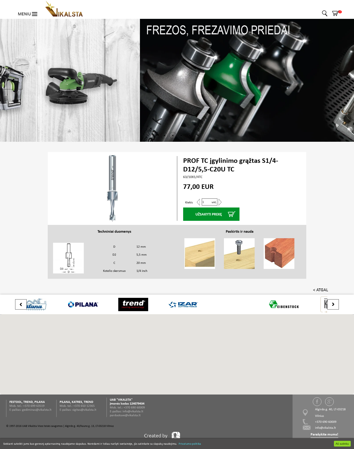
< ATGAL (320, 290)
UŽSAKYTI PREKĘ (208, 214)
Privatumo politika (190, 444)
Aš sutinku (342, 443)
